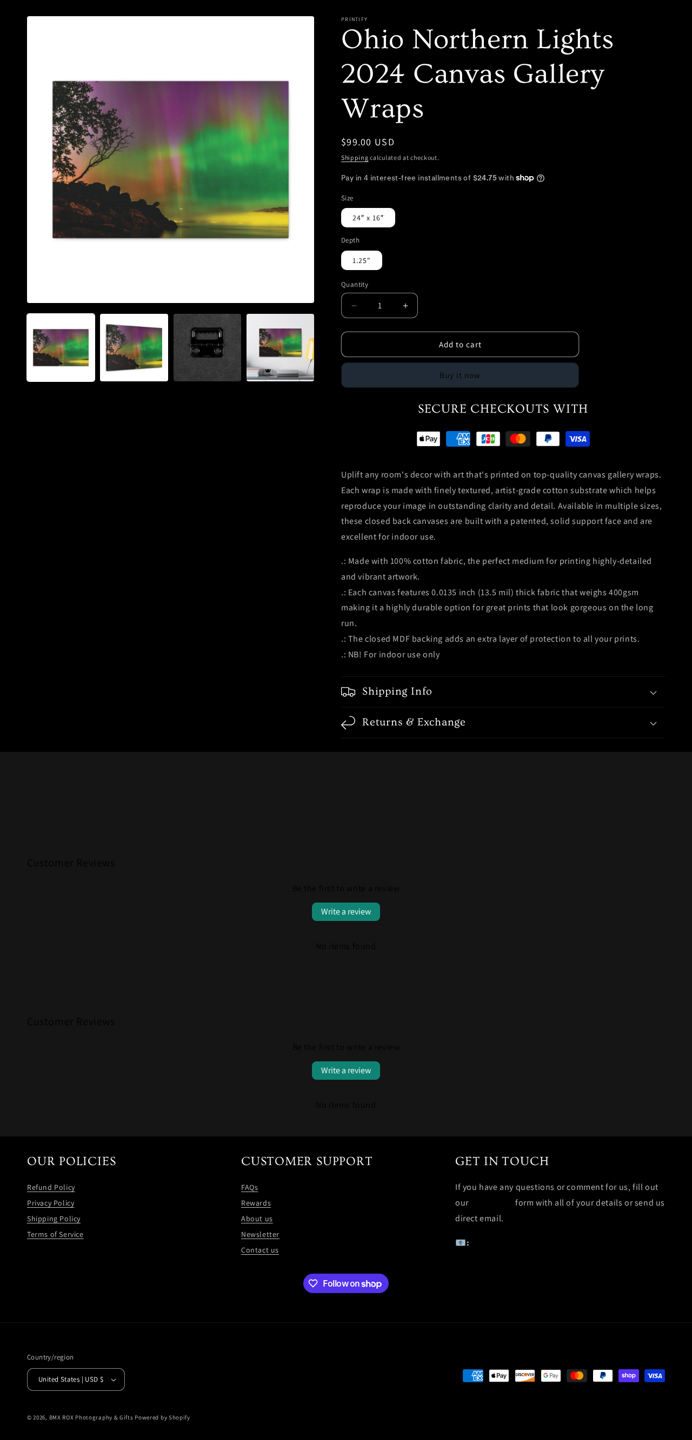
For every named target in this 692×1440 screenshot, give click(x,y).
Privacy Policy (50, 1203)
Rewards (256, 1203)
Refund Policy (51, 1187)
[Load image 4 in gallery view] (280, 347)
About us (257, 1218)
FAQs (249, 1187)
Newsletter (260, 1234)
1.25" (361, 260)
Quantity (354, 284)
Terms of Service (55, 1234)
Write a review (346, 911)
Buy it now (460, 375)
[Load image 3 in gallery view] (207, 347)
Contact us (260, 1250)
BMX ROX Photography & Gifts (91, 1417)
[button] (503, 692)
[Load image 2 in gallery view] (134, 347)
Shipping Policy (54, 1218)
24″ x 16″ (368, 218)
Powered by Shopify (162, 1417)
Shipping (355, 157)
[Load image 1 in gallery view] (61, 347)
